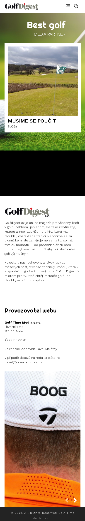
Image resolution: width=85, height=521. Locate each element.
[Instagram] (8, 291)
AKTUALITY (42, 450)
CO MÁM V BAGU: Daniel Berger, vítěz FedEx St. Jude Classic (43, 435)
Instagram (21, 291)
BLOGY (12, 126)
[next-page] (77, 502)
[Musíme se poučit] (43, 81)
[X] (35, 291)
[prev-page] (68, 502)
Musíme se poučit (32, 121)
